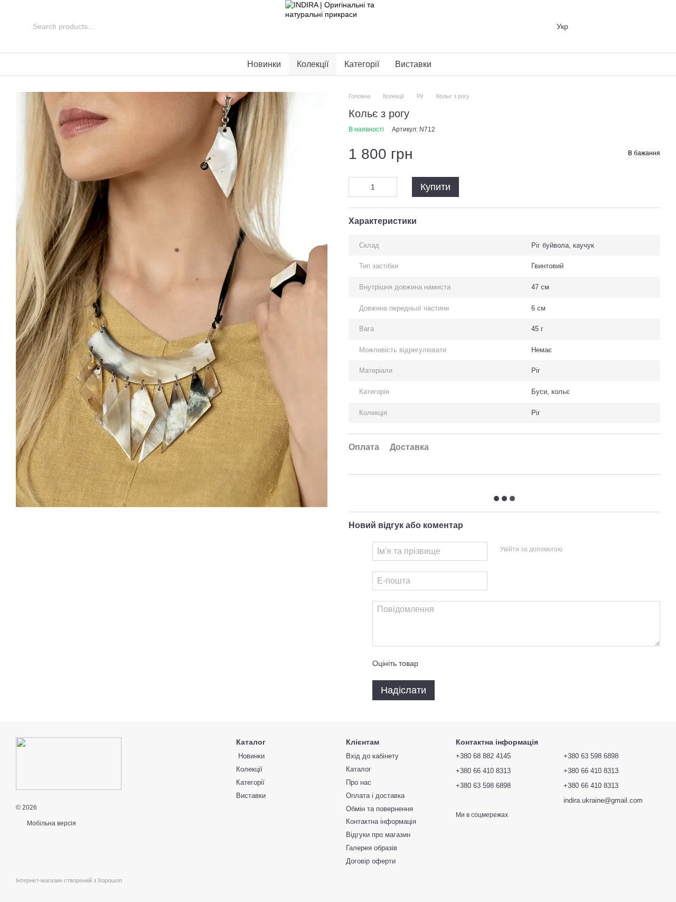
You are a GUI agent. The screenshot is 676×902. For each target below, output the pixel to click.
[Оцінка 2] (452, 663)
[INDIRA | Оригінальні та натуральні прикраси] (68, 763)
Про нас (358, 782)
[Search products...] (24, 26)
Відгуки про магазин (378, 835)
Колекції (312, 64)
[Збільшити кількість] (389, 186)
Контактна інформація (381, 821)
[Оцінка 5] (503, 663)
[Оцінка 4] (486, 663)
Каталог (358, 769)
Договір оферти (371, 861)
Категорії (361, 64)
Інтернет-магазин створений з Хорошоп (69, 880)
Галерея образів (371, 848)
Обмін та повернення (379, 809)
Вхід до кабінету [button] (372, 756)
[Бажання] (624, 26)
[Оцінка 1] (435, 663)
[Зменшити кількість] (356, 186)
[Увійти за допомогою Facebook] (574, 549)
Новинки (263, 64)
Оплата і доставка (375, 796)
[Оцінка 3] (469, 663)
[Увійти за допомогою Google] (591, 549)
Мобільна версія (50, 823)
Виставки (413, 64)
